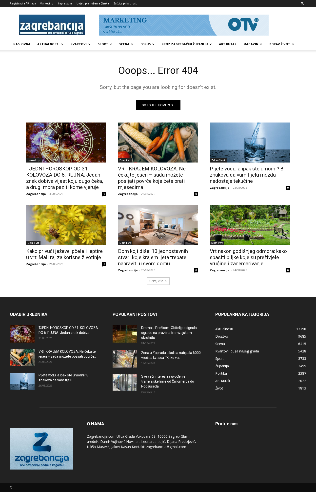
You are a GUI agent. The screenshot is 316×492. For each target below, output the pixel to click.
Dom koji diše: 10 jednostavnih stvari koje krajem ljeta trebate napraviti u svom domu (153, 257)
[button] (302, 3)
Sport (103, 44)
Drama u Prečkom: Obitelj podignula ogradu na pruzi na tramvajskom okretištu (169, 333)
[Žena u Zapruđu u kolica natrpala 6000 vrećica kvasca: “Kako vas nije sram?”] (125, 359)
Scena (124, 44)
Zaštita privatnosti (126, 3)
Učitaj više (156, 281)
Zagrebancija (36, 194)
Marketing (46, 3)
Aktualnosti (48, 44)
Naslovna (21, 44)
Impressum (65, 3)
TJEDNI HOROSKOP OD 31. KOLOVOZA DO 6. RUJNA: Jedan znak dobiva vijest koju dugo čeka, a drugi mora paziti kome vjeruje (64, 178)
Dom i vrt (125, 160)
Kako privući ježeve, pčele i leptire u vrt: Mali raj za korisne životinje (64, 254)
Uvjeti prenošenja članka (93, 3)
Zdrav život (279, 44)
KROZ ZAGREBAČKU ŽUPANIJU (185, 44)
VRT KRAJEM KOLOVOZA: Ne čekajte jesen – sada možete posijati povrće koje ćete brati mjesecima (152, 178)
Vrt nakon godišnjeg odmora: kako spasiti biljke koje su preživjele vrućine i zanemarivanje (248, 257)
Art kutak (228, 44)
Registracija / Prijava (23, 3)
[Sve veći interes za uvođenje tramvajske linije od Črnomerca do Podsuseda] (125, 382)
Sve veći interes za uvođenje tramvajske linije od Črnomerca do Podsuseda (167, 381)
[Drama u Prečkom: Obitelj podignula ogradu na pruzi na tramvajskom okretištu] (125, 334)
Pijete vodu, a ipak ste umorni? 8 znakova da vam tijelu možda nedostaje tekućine (246, 175)
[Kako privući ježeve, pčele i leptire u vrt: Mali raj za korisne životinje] (66, 225)
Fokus (145, 44)
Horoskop (34, 160)
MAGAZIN (250, 44)
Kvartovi (79, 44)
